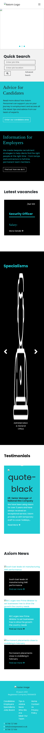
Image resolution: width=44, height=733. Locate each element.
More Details (15, 230)
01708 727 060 (11, 724)
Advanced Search (29, 73)
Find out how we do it (15, 169)
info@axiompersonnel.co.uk (16, 727)
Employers (9, 704)
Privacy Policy (34, 711)
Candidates (9, 701)
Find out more (16, 589)
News (21, 707)
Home (34, 701)
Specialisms (9, 707)
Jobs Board (9, 710)
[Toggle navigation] (39, 4)
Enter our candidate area (17, 119)
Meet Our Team (23, 717)
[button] (19, 46)
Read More (13, 525)
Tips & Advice (22, 703)
